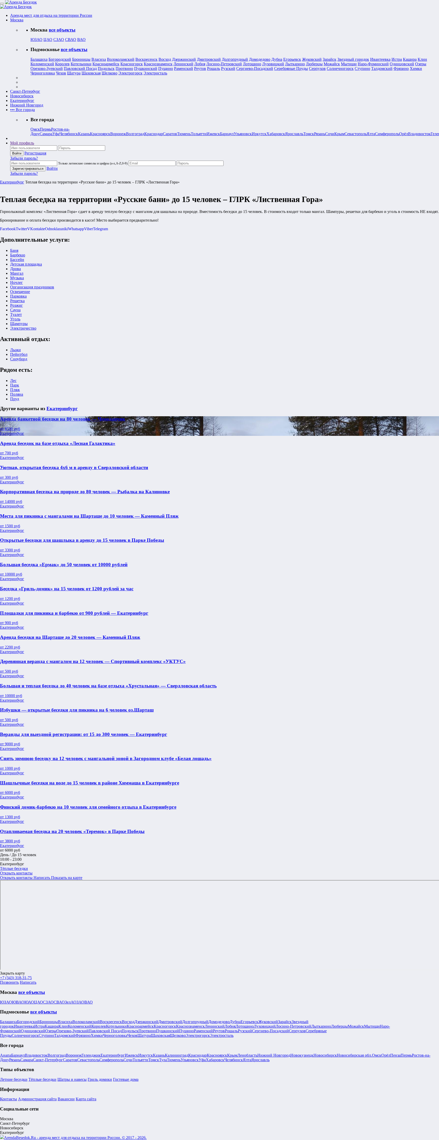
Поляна (16, 394)
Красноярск (100, 134)
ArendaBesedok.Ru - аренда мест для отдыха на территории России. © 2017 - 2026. (75, 1137)
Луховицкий (273, 64)
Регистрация (35, 153)
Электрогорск (130, 73)
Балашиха (39, 59)
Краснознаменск (158, 64)
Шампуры (19, 323)
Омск (35, 129)
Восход (165, 59)
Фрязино (401, 68)
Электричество (23, 328)
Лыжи (15, 350)
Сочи (329, 134)
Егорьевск (292, 59)
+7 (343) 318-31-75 (16, 978)
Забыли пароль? (24, 158)
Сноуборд (18, 359)
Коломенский (42, 64)
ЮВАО (18, 1002)
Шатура (74, 73)
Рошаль (213, 68)
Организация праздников (32, 287)
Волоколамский (120, 59)
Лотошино (252, 64)
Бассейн (17, 259)
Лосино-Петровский (224, 64)
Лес (13, 380)
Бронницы (81, 59)
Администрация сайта (37, 1099)
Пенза (395, 1055)
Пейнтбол (18, 354)
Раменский (183, 68)
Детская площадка (26, 264)
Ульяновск (243, 134)
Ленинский (183, 64)
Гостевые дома (125, 1079)
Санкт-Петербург (48, 1060)
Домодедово (259, 59)
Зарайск (329, 59)
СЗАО (58, 39)
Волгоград (135, 134)
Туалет (16, 314)
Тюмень (184, 134)
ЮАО (29, 1002)
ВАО (81, 39)
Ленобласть (247, 1055)
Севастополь (355, 134)
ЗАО (80, 1002)
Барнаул (227, 134)
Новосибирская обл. (354, 1055)
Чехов (61, 73)
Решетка (17, 301)
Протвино (124, 68)
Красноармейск (105, 64)
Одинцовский (402, 64)
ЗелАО (70, 1002)
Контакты (8, 1099)
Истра (396, 59)
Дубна (276, 59)
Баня (14, 250)
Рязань (319, 134)
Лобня (199, 64)
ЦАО (47, 39)
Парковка (18, 296)
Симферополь (387, 134)
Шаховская (91, 73)
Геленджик (91, 1055)
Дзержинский (184, 59)
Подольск (106, 68)
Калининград (176, 1055)
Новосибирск (325, 1055)
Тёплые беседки (14, 868)
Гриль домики (100, 1079)
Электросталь (155, 73)
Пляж (15, 390)
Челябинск (68, 134)
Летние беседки (13, 1079)
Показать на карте (66, 877)
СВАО (70, 39)
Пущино (165, 68)
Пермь (45, 129)
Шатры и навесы (72, 1079)
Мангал (16, 273)
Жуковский (312, 59)
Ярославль (294, 134)
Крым (339, 134)
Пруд (14, 399)
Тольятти (199, 134)
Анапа (5, 1055)
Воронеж (118, 134)
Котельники (81, 64)
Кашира (410, 59)
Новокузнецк (301, 1055)
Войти (52, 168)
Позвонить (9, 982)
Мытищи (349, 64)
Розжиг (16, 305)
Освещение (20, 291)
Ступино (362, 68)
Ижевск (213, 134)
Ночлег (16, 282)
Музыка (17, 278)
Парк (14, 385)
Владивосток (419, 134)
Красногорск (131, 64)
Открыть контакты (16, 873)
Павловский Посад (80, 68)
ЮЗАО (36, 39)
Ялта (371, 134)
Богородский (60, 59)
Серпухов (317, 68)
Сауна (15, 310)
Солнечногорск (340, 68)
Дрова (15, 269)
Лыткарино (295, 64)
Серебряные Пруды (291, 68)
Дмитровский (209, 59)
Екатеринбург (12, 182)
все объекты (62, 30)
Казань (84, 134)
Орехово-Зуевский (46, 68)
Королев (62, 64)
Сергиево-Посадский (254, 68)
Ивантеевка (380, 59)
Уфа (55, 134)
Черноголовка (42, 73)
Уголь (15, 319)
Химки (416, 68)
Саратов (170, 134)
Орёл (403, 134)
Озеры (420, 64)
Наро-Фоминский (373, 64)
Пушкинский (145, 68)
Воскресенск (146, 59)
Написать (42, 877)
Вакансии (66, 1099)
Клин (422, 59)
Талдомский (382, 68)
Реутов (200, 68)
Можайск (332, 64)
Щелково (109, 73)
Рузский (228, 68)
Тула (163, 1060)
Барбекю (17, 255)
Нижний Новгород (273, 1055)
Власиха (98, 59)
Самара (46, 134)
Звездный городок (353, 59)
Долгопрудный (235, 59)
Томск (308, 134)
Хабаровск (275, 134)
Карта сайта (86, 1099)
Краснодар (153, 134)
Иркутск (259, 134)
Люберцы (314, 64)
